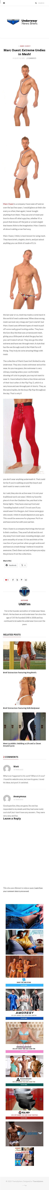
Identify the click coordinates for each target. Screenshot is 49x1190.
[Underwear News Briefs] (24, 22)
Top (25, 1185)
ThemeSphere (38, 1181)
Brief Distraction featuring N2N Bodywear (21, 708)
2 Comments (31, 58)
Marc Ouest (25, 46)
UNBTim (24, 604)
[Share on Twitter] (17, 580)
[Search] (36, 3)
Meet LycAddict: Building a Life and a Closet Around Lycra (22, 744)
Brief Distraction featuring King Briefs (19, 672)
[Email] (26, 580)
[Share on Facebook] (13, 580)
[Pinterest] (21, 580)
